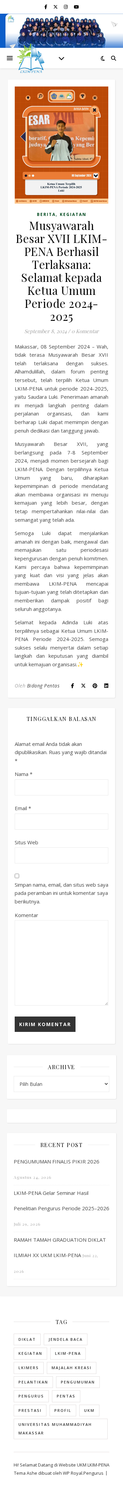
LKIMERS (28, 1367)
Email (23, 808)
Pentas (66, 1396)
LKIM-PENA (68, 1353)
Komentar (26, 915)
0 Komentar (85, 331)
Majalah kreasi (72, 1367)
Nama (23, 774)
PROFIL (62, 1410)
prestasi (30, 1410)
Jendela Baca (66, 1339)
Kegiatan (73, 214)
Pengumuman (78, 1382)
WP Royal (72, 1473)
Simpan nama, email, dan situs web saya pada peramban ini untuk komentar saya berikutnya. (61, 893)
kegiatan (30, 1353)
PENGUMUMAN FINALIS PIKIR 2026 (56, 1161)
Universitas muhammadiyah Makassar (55, 1428)
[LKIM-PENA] (30, 58)
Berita (46, 214)
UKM (89, 1410)
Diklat (27, 1339)
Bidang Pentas (43, 685)
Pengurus (31, 1396)
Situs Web (26, 842)
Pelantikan (33, 1382)
